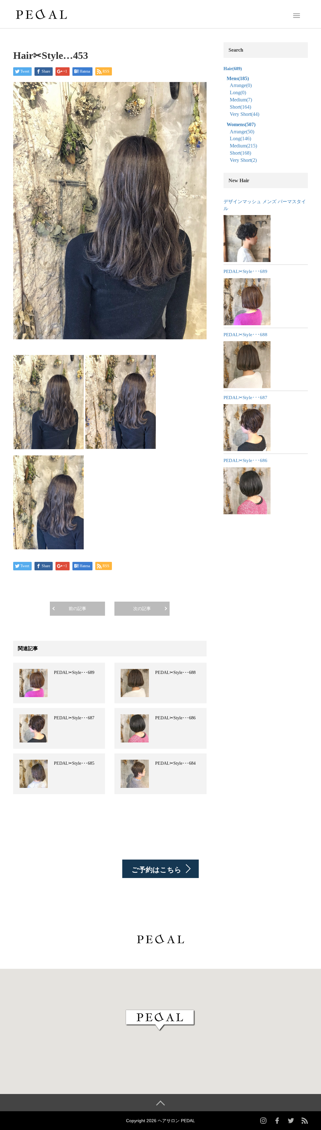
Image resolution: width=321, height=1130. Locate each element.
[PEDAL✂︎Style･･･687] (247, 427)
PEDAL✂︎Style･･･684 (175, 763)
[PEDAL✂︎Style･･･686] (247, 490)
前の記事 (77, 608)
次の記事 (142, 608)
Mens (238, 78)
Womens (241, 124)
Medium (241, 99)
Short (240, 107)
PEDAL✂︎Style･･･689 (74, 672)
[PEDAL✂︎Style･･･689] (247, 301)
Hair (233, 68)
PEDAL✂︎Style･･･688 (175, 672)
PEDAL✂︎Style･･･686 (175, 718)
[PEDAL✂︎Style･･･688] (247, 364)
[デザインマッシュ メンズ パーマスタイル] (247, 238)
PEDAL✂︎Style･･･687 (74, 718)
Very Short (244, 114)
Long (238, 92)
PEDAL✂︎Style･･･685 (74, 763)
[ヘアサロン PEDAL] (41, 13)
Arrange (241, 85)
